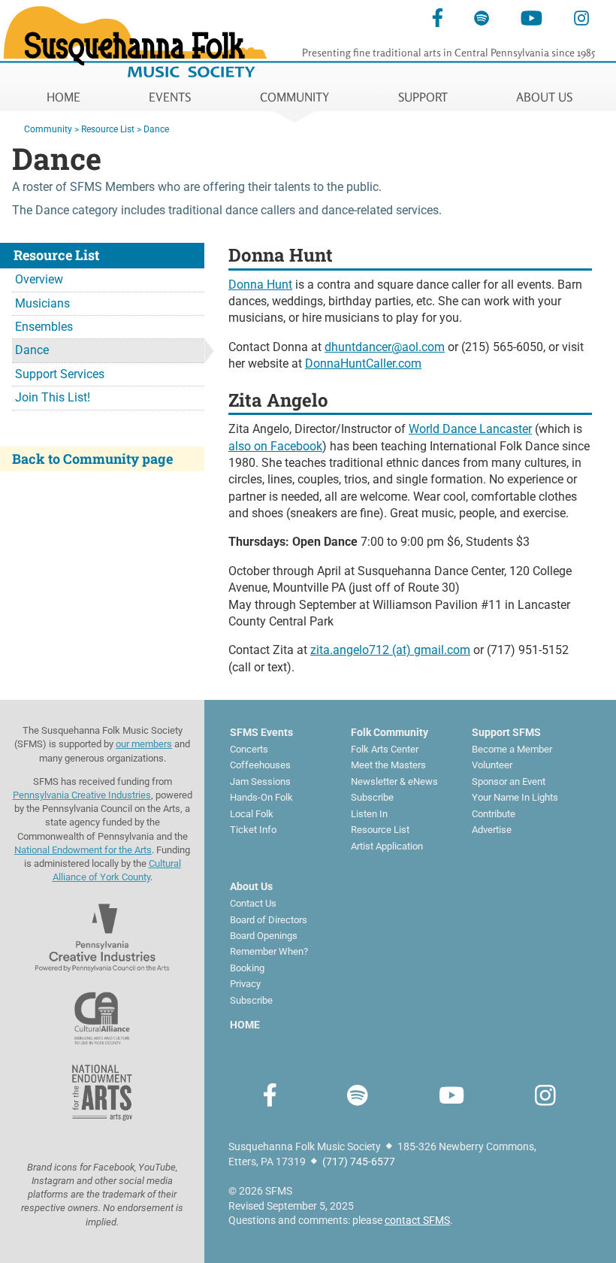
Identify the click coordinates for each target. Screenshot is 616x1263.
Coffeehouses (260, 765)
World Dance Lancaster (470, 429)
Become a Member (512, 749)
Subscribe (372, 797)
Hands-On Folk (261, 797)
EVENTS (170, 96)
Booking (247, 968)
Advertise (492, 829)
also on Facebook (275, 446)
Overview (39, 279)
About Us (251, 886)
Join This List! (52, 397)
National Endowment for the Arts (83, 850)
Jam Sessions (260, 781)
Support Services (59, 374)
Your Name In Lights (515, 797)
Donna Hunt (260, 284)
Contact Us (253, 903)
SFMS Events (261, 732)
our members (144, 744)
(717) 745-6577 (358, 1161)
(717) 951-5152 (528, 650)
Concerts (249, 749)
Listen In (369, 813)
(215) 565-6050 (502, 347)
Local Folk (251, 813)
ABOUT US (544, 96)
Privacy (245, 983)
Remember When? (269, 951)
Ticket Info (253, 829)
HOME (63, 96)
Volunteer (492, 765)
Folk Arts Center (384, 749)
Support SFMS (506, 732)
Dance (156, 129)
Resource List (107, 129)
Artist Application (387, 846)
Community (48, 129)
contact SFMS (417, 1220)
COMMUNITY (294, 96)
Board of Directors (268, 919)
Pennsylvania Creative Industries (82, 795)
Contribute (493, 813)
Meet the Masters (388, 765)
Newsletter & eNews (394, 781)
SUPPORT (423, 96)
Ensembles (44, 327)
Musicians (42, 303)
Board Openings (263, 935)
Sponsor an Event (508, 781)
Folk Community (389, 732)
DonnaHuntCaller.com (363, 363)
